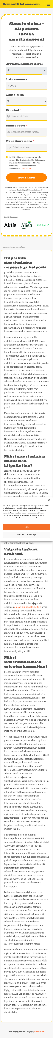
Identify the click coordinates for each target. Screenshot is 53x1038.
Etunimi (12, 110)
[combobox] (9, 148)
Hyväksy (26, 527)
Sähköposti (15, 125)
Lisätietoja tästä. (27, 168)
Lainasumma (16, 79)
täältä (40, 518)
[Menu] (48, 4)
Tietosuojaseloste (39, 1032)
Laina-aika (15, 94)
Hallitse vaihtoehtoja (26, 534)
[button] (49, 500)
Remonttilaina (8, 247)
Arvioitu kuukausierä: (24, 63)
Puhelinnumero (19, 141)
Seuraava (26, 177)
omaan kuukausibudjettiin (27, 606)
